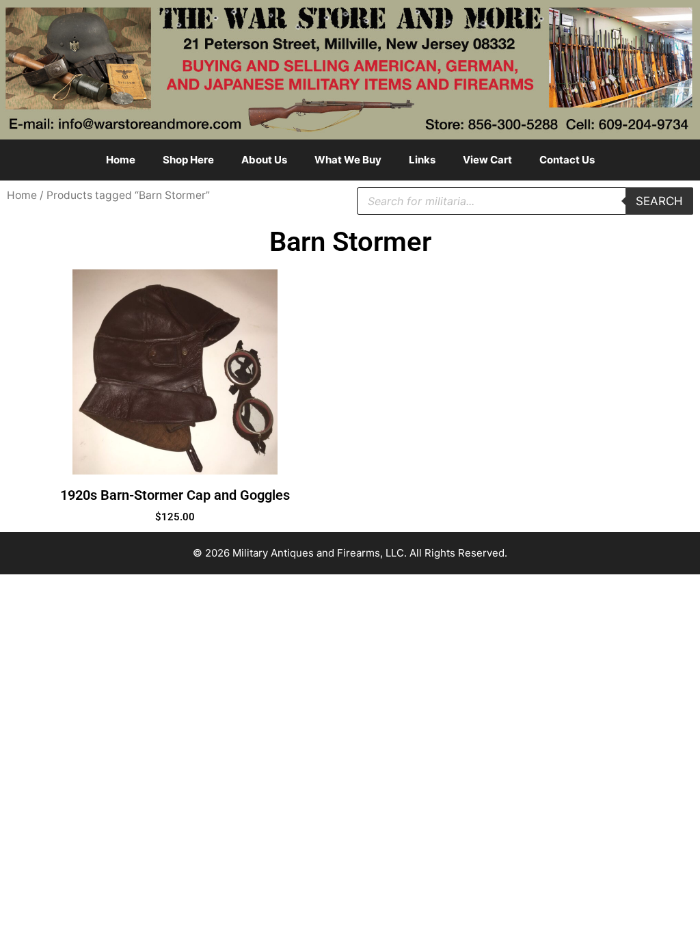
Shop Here (188, 159)
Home (120, 159)
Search (659, 201)
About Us (264, 159)
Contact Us (567, 159)
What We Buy (347, 159)
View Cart (487, 159)
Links (422, 159)
